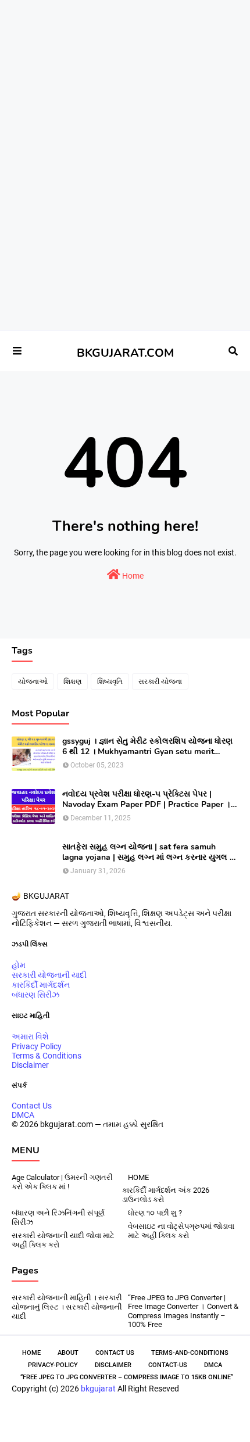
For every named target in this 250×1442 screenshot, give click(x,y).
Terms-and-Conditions (189, 1353)
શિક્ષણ (72, 681)
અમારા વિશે (30, 1036)
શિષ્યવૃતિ (110, 681)
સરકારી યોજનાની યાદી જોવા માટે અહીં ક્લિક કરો (63, 1240)
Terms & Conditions (46, 1055)
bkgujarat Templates (130, 1423)
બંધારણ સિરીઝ (35, 994)
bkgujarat (98, 1388)
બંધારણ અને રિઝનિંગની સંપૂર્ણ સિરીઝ (58, 1217)
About (68, 1353)
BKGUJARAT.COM (125, 353)
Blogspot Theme (165, 1414)
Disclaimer (30, 1065)
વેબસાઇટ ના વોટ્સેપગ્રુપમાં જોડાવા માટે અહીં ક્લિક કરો (181, 1231)
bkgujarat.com (78, 1414)
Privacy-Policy (53, 1365)
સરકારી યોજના (160, 681)
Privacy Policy (37, 1046)
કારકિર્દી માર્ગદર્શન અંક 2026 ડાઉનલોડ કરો (165, 1195)
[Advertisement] (120, 40)
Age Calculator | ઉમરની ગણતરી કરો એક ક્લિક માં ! (62, 1182)
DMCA (23, 1115)
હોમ (19, 965)
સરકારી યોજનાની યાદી (49, 975)
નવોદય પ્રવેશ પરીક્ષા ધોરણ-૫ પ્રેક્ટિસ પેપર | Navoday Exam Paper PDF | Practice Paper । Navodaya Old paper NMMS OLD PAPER (146, 799)
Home (132, 575)
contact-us (167, 1365)
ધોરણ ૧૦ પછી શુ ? (155, 1212)
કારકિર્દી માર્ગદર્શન (41, 984)
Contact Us (32, 1105)
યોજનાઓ (33, 681)
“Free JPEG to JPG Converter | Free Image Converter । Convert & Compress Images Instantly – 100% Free (183, 1311)
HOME (138, 1177)
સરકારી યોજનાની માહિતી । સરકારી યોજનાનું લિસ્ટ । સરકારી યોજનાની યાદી (67, 1307)
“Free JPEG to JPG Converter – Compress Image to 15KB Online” (126, 1377)
